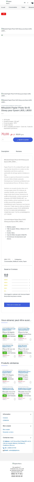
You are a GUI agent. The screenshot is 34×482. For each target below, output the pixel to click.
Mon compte (6, 429)
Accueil (3, 7)
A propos (5, 417)
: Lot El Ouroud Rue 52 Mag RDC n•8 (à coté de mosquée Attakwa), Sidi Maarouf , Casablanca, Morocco (17, 443)
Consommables (13, 7)
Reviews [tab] (19, 151)
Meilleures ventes (13, 105)
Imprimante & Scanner (23, 327)
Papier (23, 7)
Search (25, 2)
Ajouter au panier (23, 139)
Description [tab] (5, 151)
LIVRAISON (6, 420)
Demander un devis (8, 432)
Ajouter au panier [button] (14, 339)
